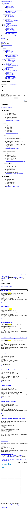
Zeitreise (10, 168)
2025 (9, 127)
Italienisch (10, 183)
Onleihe (9, 155)
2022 (9, 131)
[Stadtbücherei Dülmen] (6, 1)
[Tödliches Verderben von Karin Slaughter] (4, 502)
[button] (25, 101)
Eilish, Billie (10, 119)
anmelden (3, 38)
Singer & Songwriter (12, 172)
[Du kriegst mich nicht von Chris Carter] (4, 493)
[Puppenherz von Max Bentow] (11, 493)
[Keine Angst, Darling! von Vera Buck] (11, 485)
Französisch (10, 182)
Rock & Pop (10, 166)
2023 (9, 130)
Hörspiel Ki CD (11, 156)
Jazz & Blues (11, 171)
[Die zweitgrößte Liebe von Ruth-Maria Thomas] (18, 493)
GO (15, 35)
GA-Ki (9, 159)
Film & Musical (11, 169)
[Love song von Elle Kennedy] (4, 485)
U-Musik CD (11, 154)
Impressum (4, 507)
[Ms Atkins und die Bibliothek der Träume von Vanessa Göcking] (11, 477)
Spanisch (10, 185)
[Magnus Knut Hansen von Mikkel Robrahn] (18, 477)
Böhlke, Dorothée (12, 114)
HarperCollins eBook (12, 147)
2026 (9, 126)
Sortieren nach (4, 277)
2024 (9, 128)
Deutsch (9, 179)
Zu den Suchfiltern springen (7, 286)
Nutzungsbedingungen (16, 504)
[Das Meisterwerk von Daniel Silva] (18, 485)
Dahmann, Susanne (12, 116)
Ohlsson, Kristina (12, 117)
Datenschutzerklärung (5, 504)
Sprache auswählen (5, 39)
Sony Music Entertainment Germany (16, 140)
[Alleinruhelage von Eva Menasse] (4, 477)
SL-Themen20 (11, 158)
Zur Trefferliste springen (6, 107)
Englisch (10, 180)
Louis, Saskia (11, 113)
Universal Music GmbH (13, 138)
